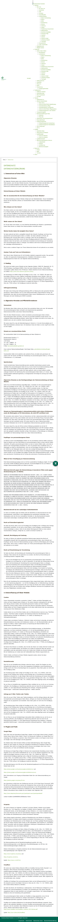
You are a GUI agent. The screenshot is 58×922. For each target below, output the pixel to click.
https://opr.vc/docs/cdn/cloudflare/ (16, 912)
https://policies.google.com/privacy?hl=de (14, 780)
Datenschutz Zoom (38, 921)
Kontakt (29, 78)
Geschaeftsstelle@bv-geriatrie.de (15, 346)
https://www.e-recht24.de (14, 860)
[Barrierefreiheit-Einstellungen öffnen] (55, 463)
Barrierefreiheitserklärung (50, 921)
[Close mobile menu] (32, 2)
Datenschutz (29, 921)
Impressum (21, 921)
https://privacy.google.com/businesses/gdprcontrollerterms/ (18, 769)
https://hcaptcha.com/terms (11, 857)
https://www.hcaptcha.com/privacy (12, 854)
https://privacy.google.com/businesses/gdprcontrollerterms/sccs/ (20, 772)
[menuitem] (36, 5)
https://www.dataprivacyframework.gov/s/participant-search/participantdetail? (23, 793)
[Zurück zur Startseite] (4, 78)
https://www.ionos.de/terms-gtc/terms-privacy (21, 271)
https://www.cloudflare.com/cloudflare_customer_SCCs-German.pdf (20, 909)
